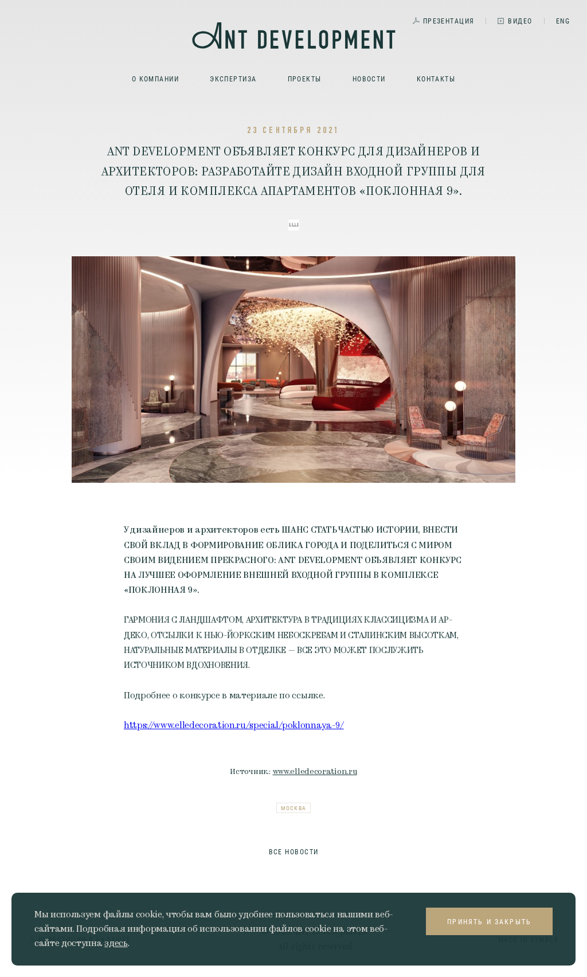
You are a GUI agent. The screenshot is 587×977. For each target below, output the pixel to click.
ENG (563, 21)
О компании (155, 79)
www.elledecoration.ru (315, 771)
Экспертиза (233, 79)
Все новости (294, 851)
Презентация (449, 21)
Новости (369, 79)
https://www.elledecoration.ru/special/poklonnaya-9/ (234, 725)
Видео (520, 21)
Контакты (436, 79)
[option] (293, 369)
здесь (115, 943)
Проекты (305, 79)
